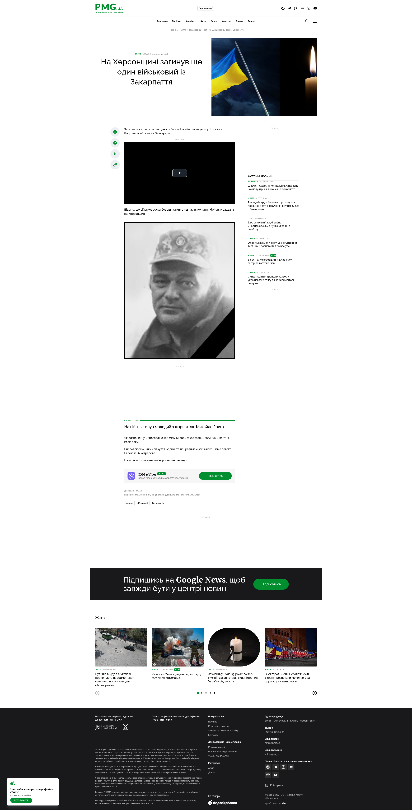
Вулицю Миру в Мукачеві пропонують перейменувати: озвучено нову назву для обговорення (273, 206)
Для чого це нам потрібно (20, 795)
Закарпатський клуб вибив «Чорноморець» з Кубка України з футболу (269, 226)
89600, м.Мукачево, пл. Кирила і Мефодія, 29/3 (290, 720)
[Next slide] (314, 693)
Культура (226, 21)
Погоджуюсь (21, 800)
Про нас (212, 721)
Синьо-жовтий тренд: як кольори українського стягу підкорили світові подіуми (271, 280)
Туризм (251, 21)
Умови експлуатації (218, 756)
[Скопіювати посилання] (115, 164)
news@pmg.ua (272, 743)
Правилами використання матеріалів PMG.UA (132, 803)
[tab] (198, 693)
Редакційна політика (219, 726)
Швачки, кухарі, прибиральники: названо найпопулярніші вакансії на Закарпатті (273, 187)
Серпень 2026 (206, 8)
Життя (203, 21)
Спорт (214, 21)
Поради (239, 21)
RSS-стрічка (276, 785)
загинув (129, 503)
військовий (142, 503)
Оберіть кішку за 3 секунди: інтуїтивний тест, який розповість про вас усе (272, 244)
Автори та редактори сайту (223, 730)
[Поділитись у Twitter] (115, 153)
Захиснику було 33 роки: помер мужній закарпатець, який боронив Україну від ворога (233, 677)
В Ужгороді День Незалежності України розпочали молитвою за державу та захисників (287, 677)
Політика (176, 21)
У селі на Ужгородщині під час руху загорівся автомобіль (270, 261)
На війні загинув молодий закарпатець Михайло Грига (174, 426)
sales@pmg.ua (272, 754)
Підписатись (215, 475)
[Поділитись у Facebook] (115, 132)
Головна (172, 30)
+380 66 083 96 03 (274, 732)
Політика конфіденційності (222, 751)
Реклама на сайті (217, 747)
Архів (211, 768)
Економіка (162, 21)
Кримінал (190, 21)
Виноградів (158, 503)
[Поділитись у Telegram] (115, 143)
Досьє (211, 772)
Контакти (213, 735)
